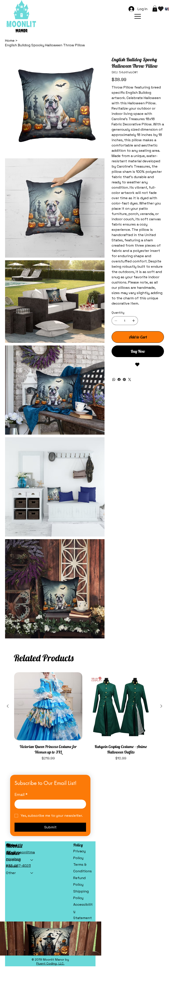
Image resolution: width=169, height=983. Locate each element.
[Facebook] (119, 379)
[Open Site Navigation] (137, 16)
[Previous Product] (7, 706)
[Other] (31, 873)
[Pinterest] (124, 379)
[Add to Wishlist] (138, 364)
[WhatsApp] (114, 379)
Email (21, 794)
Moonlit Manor (14, 849)
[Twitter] (129, 379)
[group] (84, 716)
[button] (154, 8)
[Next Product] (161, 706)
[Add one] (133, 320)
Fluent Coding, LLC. (50, 963)
